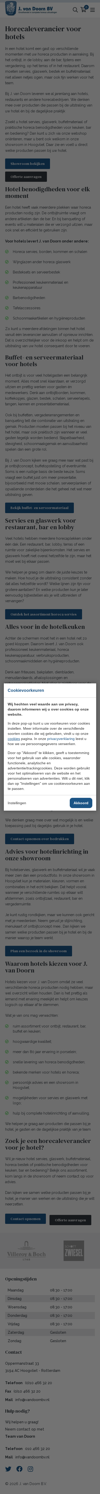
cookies (14, 739)
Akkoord (81, 803)
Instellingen (17, 803)
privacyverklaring (61, 739)
